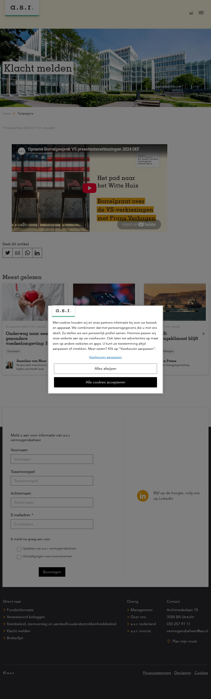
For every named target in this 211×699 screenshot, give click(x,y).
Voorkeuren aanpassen (105, 357)
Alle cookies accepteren (105, 382)
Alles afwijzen (105, 368)
